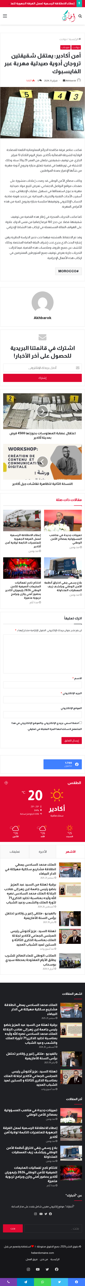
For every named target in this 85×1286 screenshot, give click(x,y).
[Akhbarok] (68, 16)
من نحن (44, 1259)
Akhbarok (71, 80)
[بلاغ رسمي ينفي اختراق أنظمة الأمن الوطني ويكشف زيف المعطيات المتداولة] (63, 568)
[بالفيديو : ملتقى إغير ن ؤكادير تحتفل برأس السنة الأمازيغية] (70, 918)
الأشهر (71, 851)
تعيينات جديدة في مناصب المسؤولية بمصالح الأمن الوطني (65, 538)
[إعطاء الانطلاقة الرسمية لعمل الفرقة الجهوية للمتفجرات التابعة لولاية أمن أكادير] (22, 520)
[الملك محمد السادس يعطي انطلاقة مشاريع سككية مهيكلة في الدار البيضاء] (70, 869)
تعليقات (15, 851)
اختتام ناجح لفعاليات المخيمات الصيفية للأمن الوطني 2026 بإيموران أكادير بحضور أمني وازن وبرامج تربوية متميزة (23, 590)
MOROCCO (67, 271)
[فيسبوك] (49, 1214)
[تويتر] (44, 1214)
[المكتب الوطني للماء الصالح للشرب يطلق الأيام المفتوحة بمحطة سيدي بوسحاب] (70, 960)
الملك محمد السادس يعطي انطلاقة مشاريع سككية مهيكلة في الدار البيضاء (30, 869)
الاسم (77, 678)
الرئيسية (73, 39)
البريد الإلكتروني (71, 693)
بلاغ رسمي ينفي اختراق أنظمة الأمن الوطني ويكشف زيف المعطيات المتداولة (63, 586)
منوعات (65, 47)
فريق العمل (32, 1259)
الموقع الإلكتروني (71, 708)
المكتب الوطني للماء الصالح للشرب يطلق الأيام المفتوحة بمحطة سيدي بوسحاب (30, 960)
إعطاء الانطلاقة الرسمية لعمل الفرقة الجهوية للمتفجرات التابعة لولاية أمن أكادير (30, 1132)
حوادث (63, 39)
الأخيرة (43, 851)
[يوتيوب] (40, 1214)
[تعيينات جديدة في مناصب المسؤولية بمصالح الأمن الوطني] (63, 520)
